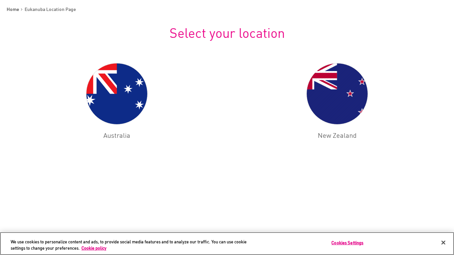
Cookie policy (93, 248)
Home (13, 9)
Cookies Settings (347, 243)
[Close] (443, 242)
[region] (227, 243)
